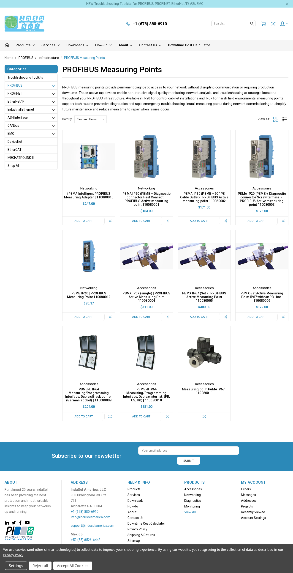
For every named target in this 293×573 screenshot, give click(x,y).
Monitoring (192, 506)
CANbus (13, 125)
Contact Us (148, 45)
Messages (248, 495)
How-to (102, 45)
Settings (16, 565)
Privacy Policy (137, 529)
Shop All (13, 165)
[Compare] (273, 23)
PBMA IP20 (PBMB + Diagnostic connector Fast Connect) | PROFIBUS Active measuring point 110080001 (146, 199)
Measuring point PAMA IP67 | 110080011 (204, 391)
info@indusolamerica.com (90, 517)
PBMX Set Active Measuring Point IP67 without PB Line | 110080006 (262, 296)
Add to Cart (83, 220)
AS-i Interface (18, 117)
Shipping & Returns (141, 535)
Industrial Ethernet (21, 109)
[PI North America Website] (19, 533)
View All (190, 512)
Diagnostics (192, 500)
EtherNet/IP (16, 101)
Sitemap (134, 541)
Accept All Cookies (72, 565)
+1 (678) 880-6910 (84, 512)
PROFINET (15, 93)
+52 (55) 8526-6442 (85, 540)
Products (23, 45)
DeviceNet (15, 141)
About (124, 45)
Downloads (75, 45)
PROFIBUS (15, 85)
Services (48, 45)
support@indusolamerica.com (92, 525)
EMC (11, 133)
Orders (246, 489)
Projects (247, 506)
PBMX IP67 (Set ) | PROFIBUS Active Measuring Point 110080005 (204, 296)
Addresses (249, 500)
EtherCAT (15, 149)
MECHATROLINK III (21, 157)
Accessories (193, 489)
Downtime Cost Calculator (189, 45)
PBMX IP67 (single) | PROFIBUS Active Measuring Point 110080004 (146, 296)
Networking (192, 495)
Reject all (40, 565)
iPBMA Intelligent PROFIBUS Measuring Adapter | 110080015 (88, 195)
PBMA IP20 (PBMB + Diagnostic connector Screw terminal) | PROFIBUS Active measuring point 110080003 (262, 199)
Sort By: (67, 119)
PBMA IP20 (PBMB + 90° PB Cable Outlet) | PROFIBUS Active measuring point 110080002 (204, 197)
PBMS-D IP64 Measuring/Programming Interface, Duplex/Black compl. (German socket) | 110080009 (89, 394)
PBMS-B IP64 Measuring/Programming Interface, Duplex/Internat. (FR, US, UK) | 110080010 (146, 394)
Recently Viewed (253, 512)
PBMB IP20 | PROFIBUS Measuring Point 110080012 (88, 295)
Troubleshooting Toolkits (25, 77)
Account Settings (253, 518)
